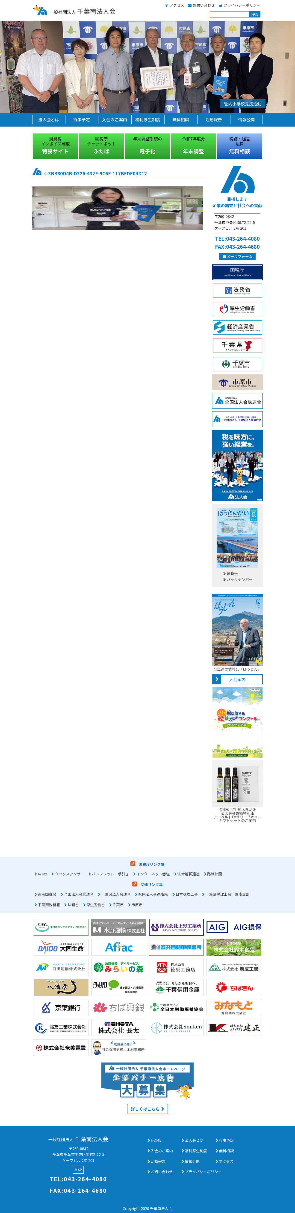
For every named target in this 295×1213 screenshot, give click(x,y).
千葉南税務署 (49, 904)
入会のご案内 (114, 119)
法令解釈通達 (188, 874)
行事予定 (81, 119)
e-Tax (42, 874)
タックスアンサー (69, 874)
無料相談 (180, 119)
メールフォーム (240, 256)
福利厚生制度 (147, 119)
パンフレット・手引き (110, 874)
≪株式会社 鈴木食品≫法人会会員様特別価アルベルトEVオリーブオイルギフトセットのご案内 (237, 815)
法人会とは (48, 119)
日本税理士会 (187, 894)
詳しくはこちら (145, 1109)
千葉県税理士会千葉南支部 (227, 894)
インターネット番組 (153, 874)
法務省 (73, 904)
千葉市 (118, 904)
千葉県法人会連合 (116, 894)
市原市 (136, 904)
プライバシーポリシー (242, 5)
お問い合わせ (204, 5)
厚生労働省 (95, 904)
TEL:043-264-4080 (237, 238)
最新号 (232, 573)
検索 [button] (255, 14)
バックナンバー (240, 579)
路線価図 (214, 874)
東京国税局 (47, 894)
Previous (29, 146)
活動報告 (213, 119)
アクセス (177, 5)
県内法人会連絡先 (153, 894)
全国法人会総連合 (79, 894)
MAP (78, 1170)
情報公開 (246, 119)
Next (266, 146)
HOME (156, 1140)
